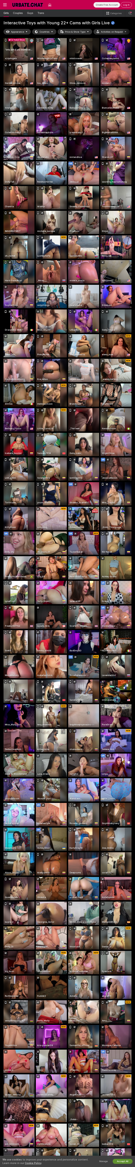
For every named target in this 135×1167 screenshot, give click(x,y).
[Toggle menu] (5, 5)
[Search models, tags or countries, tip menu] (130, 13)
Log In (126, 5)
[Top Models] (49, 5)
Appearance (17, 31)
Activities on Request (112, 31)
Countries (45, 31)
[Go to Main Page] (27, 5)
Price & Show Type (75, 31)
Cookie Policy (33, 1163)
